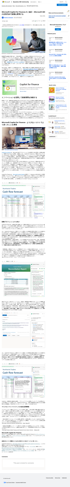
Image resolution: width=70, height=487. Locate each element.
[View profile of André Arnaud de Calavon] (52, 122)
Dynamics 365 (10, 73)
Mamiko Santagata (8, 17)
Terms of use (57, 477)
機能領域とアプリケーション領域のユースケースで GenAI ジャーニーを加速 (23, 450)
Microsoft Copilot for (17, 443)
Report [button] (44, 20)
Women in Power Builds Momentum (60, 97)
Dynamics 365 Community (21, 2)
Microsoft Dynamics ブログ (21, 5)
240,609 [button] (62, 126)
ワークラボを (32, 446)
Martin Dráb (57, 126)
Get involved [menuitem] (33, 2)
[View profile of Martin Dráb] (53, 127)
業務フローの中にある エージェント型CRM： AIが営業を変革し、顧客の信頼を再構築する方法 (57, 66)
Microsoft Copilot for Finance (11, 149)
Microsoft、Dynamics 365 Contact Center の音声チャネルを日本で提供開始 (57, 78)
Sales (23, 443)
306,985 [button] (56, 122)
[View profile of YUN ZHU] (53, 132)
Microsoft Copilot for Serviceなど (33, 443)
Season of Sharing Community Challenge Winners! (61, 89)
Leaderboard (52, 136)
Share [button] (39, 20)
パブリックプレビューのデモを (19, 435)
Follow (57, 29)
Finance (36, 69)
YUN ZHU (57, 131)
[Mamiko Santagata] (3, 18)
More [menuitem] (39, 2)
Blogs (14, 5)
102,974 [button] (61, 131)
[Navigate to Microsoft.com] (6, 2)
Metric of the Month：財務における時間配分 (12, 449)
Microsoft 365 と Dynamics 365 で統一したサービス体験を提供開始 (58, 55)
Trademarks (64, 477)
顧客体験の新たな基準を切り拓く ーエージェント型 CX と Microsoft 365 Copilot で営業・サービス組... (58, 44)
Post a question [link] (62, 4)
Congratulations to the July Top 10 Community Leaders (61, 106)
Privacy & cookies (49, 477)
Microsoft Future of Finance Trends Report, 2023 (13, 448)
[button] (61, 2)
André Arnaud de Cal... (59, 120)
